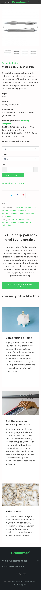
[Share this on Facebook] (17, 195)
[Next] (37, 27)
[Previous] (3, 27)
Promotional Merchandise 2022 (15, 211)
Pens (9, 216)
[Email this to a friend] (29, 195)
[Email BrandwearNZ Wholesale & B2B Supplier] (24, 574)
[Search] (39, 2)
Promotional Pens (9, 213)
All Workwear (30, 208)
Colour (4, 154)
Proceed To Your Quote (13, 183)
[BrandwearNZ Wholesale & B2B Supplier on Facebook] (16, 574)
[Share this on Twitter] (11, 195)
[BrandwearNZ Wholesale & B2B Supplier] (20, 2)
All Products (18, 208)
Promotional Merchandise (13, 222)
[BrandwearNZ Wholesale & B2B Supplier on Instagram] (20, 574)
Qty (3, 164)
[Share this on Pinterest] (23, 195)
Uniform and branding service (20, 286)
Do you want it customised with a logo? (16, 141)
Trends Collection (10, 63)
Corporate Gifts (17, 219)
